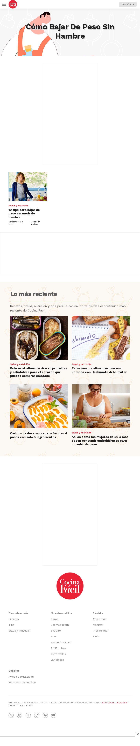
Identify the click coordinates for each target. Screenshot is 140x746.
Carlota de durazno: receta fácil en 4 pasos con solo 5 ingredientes (38, 435)
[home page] (13, 4)
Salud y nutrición (18, 205)
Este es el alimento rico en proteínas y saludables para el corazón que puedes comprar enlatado (38, 371)
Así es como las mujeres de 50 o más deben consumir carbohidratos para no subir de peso (100, 440)
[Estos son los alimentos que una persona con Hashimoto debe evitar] (101, 338)
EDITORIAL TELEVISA (114, 702)
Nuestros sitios (61, 613)
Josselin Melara (35, 223)
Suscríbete (128, 4)
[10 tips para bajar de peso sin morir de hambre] (28, 186)
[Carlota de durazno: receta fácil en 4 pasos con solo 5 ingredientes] (39, 406)
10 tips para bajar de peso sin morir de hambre (24, 213)
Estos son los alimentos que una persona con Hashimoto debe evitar (99, 370)
